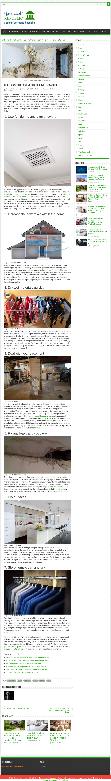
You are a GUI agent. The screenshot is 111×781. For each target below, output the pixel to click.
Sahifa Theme (13, 778)
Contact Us (5, 4)
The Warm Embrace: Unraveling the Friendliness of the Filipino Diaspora (95, 221)
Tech (57, 31)
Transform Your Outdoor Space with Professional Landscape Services (13, 736)
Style (69, 31)
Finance (96, 31)
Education (104, 31)
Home (4, 31)
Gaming (89, 31)
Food (80, 83)
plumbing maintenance (54, 487)
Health (82, 31)
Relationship (83, 128)
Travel (63, 31)
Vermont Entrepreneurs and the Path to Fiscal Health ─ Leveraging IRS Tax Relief (97, 210)
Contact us (43, 766)
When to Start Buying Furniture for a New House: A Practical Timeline (60, 736)
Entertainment (34, 31)
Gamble (81, 86)
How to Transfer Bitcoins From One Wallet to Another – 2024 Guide (58, 709)
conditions (11, 680)
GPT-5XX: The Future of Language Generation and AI (98, 241)
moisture (27, 680)
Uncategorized (84, 152)
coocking (81, 65)
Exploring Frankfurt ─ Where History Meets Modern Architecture (96, 178)
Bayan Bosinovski (12, 89)
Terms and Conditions (50, 780)
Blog (80, 48)
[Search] (108, 4)
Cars (80, 58)
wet (49, 680)
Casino (81, 62)
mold (35, 680)
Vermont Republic (14, 31)
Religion (75, 31)
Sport (80, 135)
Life (79, 110)
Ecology (81, 69)
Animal (81, 45)
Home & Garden (16, 40)
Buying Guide (83, 55)
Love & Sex (82, 114)
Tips (80, 145)
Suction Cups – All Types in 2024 (18, 707)
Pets (80, 124)
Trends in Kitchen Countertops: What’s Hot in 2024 (37, 735)
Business (24, 31)
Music (80, 117)
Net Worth (50, 31)
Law (79, 107)
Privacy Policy (63, 780)
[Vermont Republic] (19, 16)
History (43, 31)
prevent (42, 680)
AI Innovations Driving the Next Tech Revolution (97, 168)
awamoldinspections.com (43, 416)
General (81, 93)
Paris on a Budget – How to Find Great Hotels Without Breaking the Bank (97, 198)
